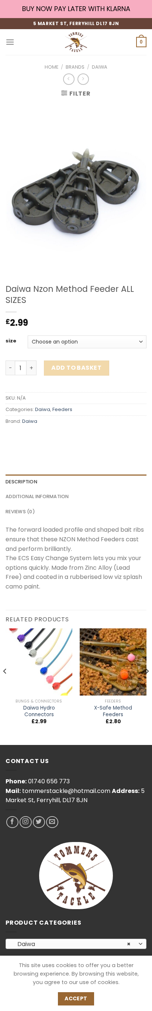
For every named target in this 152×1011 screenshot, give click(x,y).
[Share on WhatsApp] (12, 438)
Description (21, 482)
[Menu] (10, 42)
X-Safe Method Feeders (113, 711)
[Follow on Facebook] (12, 822)
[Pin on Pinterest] (65, 438)
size (11, 341)
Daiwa (99, 67)
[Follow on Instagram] (26, 822)
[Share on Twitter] (39, 438)
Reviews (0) (20, 511)
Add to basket (76, 367)
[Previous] (5, 686)
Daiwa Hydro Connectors (39, 711)
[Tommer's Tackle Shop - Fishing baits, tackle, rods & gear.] (76, 42)
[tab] (76, 482)
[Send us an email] (52, 822)
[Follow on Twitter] (39, 822)
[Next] (147, 686)
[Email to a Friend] (52, 438)
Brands (75, 67)
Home (51, 67)
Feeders (62, 409)
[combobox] (76, 944)
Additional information (37, 496)
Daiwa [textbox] (72, 944)
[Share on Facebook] (26, 438)
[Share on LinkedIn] (79, 438)
